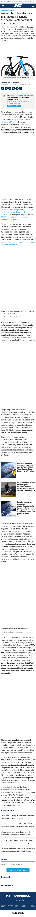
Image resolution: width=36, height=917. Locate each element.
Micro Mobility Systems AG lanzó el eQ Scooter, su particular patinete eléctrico (17, 212)
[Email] (20, 88)
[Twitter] (6, 88)
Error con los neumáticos (15, 1)
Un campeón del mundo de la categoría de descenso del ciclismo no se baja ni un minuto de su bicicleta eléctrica (26, 486)
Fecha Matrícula (32, 906)
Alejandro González (10, 83)
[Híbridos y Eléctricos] (18, 896)
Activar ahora (13, 106)
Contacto (10, 905)
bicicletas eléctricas (9, 122)
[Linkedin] (9, 88)
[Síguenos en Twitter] (16, 900)
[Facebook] (2, 88)
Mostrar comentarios (18, 870)
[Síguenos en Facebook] (13, 900)
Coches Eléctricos (7, 10)
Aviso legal (16, 906)
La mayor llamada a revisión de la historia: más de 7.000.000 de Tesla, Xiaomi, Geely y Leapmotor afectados (25, 467)
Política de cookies (23, 906)
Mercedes (4, 864)
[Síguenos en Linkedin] (19, 900)
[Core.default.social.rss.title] (23, 900)
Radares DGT (27, 1)
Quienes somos (3, 906)
